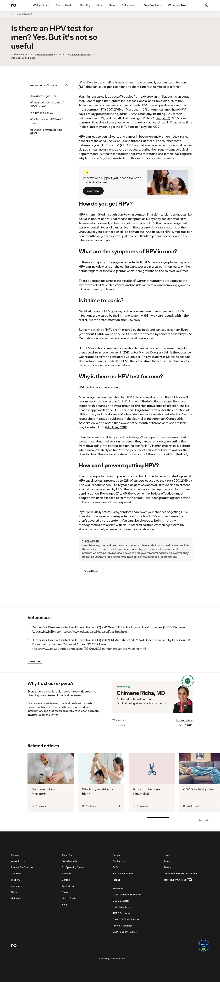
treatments (156, 280)
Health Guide (23, 14)
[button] (49, 85)
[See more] (207, 820)
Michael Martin (184, 720)
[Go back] (200, 820)
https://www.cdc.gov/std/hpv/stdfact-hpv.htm (94, 631)
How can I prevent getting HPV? (46, 131)
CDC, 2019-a (114, 109)
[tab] (41, 5)
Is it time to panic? (41, 112)
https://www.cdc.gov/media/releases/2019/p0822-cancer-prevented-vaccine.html (89, 648)
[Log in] (206, 5)
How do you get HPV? (44, 96)
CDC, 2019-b (182, 480)
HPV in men (130, 401)
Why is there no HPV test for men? (47, 121)
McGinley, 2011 (116, 427)
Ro (12, 14)
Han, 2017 (162, 118)
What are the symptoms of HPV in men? (47, 104)
